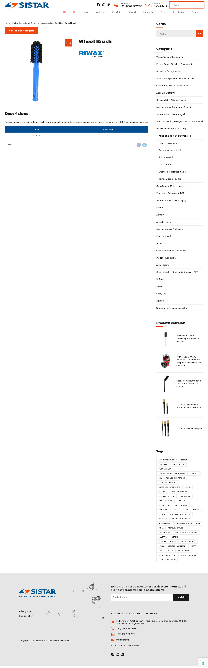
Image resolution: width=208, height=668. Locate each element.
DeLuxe (188, 487)
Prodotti (116, 12)
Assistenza (178, 12)
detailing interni (166, 496)
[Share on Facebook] (139, 145)
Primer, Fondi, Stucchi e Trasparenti (174, 64)
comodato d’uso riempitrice (171, 478)
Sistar (193, 546)
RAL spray (162, 537)
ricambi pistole (188, 542)
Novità (159, 207)
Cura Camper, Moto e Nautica (170, 186)
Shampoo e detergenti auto (172, 171)
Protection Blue (189, 532)
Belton (184, 460)
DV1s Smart (163, 510)
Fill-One (162, 514)
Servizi (132, 12)
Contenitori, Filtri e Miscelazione (172, 85)
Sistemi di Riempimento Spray (171, 200)
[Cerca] (199, 33)
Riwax (9, 145)
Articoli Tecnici (163, 222)
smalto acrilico (165, 551)
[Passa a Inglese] (64, 12)
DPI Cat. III (181, 501)
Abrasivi (160, 214)
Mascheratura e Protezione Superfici (174, 107)
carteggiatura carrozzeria (171, 473)
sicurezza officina (177, 546)
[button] (68, 42)
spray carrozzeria (167, 555)
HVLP (198, 523)
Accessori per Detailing (52, 23)
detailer (162, 492)
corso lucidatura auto (169, 487)
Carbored (162, 464)
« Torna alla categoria (21, 30)
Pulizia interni (165, 164)
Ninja (161, 528)
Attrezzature (162, 265)
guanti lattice (165, 523)
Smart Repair (184, 551)
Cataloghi (148, 12)
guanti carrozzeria (181, 519)
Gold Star (163, 519)
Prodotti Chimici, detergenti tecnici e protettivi (179, 121)
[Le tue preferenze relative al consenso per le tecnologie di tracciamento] (203, 663)
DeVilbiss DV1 (185, 496)
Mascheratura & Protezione (169, 229)
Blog (163, 12)
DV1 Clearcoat (181, 505)
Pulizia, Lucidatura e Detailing (25, 23)
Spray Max (161, 293)
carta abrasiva (165, 469)
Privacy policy (25, 611)
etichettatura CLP (191, 510)
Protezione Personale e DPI (170, 193)
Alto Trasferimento (167, 460)
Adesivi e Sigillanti (165, 92)
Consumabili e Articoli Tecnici (171, 100)
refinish (175, 537)
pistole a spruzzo (176, 528)
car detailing (178, 464)
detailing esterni (179, 492)
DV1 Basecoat (164, 505)
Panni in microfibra (168, 143)
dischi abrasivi (165, 501)
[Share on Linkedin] (144, 145)
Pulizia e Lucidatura (166, 257)
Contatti (195, 12)
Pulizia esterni (166, 157)
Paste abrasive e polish (170, 150)
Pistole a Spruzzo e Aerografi (170, 114)
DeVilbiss (161, 300)
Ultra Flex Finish (188, 555)
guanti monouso (184, 523)
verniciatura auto (167, 560)
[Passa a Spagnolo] (74, 12)
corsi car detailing (167, 483)
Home (85, 12)
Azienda (100, 12)
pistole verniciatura (168, 532)
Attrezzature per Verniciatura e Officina (175, 78)
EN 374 (175, 510)
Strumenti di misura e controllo (171, 308)
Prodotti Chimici (164, 236)
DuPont (160, 279)
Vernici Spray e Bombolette (169, 57)
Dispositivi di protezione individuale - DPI (177, 272)
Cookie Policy (26, 616)
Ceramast (193, 473)
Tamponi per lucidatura (170, 178)
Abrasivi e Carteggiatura (168, 71)
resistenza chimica (167, 542)
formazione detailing (180, 514)
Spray (159, 243)
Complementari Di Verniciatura (171, 250)
